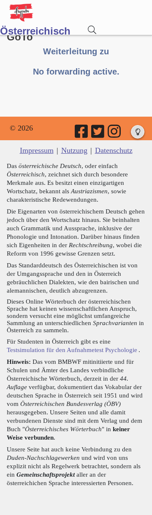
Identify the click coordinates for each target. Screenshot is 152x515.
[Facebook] (82, 134)
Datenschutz (114, 150)
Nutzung (74, 150)
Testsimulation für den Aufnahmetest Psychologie (72, 349)
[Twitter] (98, 134)
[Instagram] (115, 134)
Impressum (37, 150)
